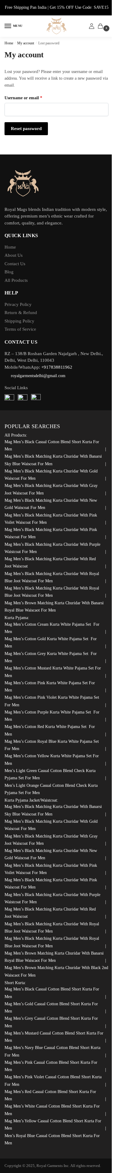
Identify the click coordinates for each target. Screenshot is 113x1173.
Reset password (26, 128)
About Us (14, 255)
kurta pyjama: (17, 617)
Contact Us (15, 263)
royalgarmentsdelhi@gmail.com (38, 376)
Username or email (32, 97)
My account (25, 43)
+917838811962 (56, 367)
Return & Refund (21, 312)
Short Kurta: (15, 983)
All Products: (16, 435)
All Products (16, 280)
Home (9, 43)
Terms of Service (20, 329)
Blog (9, 271)
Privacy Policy (18, 304)
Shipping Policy (19, 321)
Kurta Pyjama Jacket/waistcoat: (31, 800)
